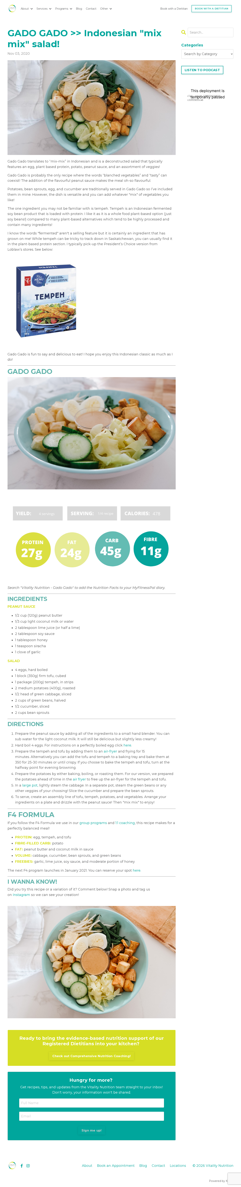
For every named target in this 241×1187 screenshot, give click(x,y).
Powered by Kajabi (221, 1181)
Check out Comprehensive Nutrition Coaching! (91, 1056)
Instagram (21, 895)
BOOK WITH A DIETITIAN (211, 8)
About (87, 1166)
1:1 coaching (125, 823)
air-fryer (110, 751)
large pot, (29, 785)
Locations (178, 1166)
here (127, 745)
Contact (91, 8)
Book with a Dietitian (174, 8)
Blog (79, 8)
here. (136, 870)
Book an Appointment (116, 1166)
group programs (93, 823)
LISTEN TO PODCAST (202, 70)
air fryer (79, 779)
